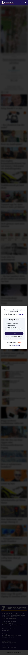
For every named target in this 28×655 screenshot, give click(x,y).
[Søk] (20, 2)
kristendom (11, 86)
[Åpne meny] (25, 2)
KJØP (14, 333)
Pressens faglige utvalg (9, 621)
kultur (21, 89)
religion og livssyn (11, 89)
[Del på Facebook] (11, 80)
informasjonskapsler (17, 625)
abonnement (17, 345)
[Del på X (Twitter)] (14, 80)
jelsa (18, 86)
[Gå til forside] (7, 2)
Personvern (5, 625)
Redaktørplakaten (7, 623)
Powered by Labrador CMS (14, 652)
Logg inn (14, 314)
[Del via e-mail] (16, 80)
